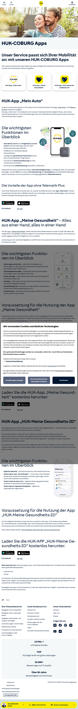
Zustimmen (63, 380)
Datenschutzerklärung (14, 361)
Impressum (52, 366)
